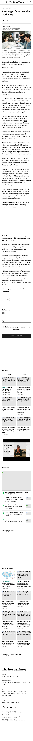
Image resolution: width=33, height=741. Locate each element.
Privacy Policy (23, 691)
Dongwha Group (14, 702)
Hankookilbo (5, 702)
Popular (24, 374)
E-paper (10, 682)
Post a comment (16, 336)
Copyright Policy (6, 695)
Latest (9, 374)
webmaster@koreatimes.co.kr (18, 713)
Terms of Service (21, 693)
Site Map (4, 685)
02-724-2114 (7, 714)
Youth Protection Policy (8, 693)
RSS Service (17, 682)
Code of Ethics (6, 691)
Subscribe (4, 682)
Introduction (5, 676)
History (12, 676)
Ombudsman (14, 691)
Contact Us (18, 676)
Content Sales (26, 682)
